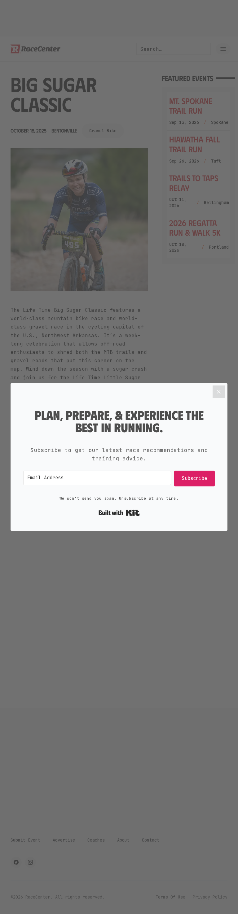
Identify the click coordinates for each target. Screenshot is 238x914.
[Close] (219, 391)
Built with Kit (119, 512)
